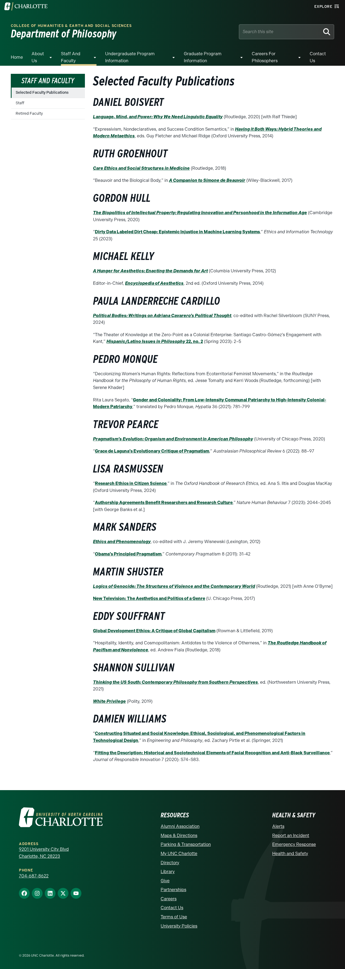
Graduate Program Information (203, 57)
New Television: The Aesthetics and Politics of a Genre (149, 598)
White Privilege (109, 701)
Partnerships (173, 889)
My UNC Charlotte (179, 853)
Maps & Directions (179, 835)
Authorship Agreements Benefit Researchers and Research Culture (164, 502)
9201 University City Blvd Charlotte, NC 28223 (44, 853)
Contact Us (318, 57)
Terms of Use (174, 916)
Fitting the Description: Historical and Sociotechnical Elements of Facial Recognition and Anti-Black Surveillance (212, 752)
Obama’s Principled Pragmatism (128, 554)
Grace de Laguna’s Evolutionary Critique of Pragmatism (152, 451)
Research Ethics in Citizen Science (131, 483)
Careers (169, 898)
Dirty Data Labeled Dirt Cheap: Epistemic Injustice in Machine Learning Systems (177, 231)
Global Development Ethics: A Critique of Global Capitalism (154, 630)
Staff (20, 103)
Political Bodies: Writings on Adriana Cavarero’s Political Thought (162, 315)
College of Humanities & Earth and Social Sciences (71, 26)
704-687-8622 (34, 875)
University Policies (179, 926)
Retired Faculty (29, 113)
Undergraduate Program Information (130, 57)
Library (168, 871)
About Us (38, 57)
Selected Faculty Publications (42, 92)
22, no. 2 (154, 341)
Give (165, 880)
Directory (170, 862)
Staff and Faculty (70, 57)
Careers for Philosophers (265, 57)
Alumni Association (180, 826)
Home (17, 57)
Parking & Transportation (186, 844)
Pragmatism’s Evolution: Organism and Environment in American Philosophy (173, 439)
